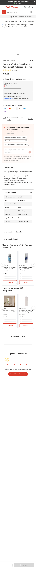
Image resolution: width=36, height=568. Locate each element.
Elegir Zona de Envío (26, 17)
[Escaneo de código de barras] (31, 12)
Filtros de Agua (16, 21)
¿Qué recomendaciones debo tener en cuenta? (16, 144)
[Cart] (33, 7)
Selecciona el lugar (8, 99)
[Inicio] (3, 21)
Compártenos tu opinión (18, 374)
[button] (2, 265)
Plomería (7, 21)
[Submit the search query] (4, 12)
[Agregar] (10, 565)
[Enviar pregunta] (30, 152)
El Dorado (15, 17)
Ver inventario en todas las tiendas (12, 88)
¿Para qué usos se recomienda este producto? (16, 141)
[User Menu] (29, 7)
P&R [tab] (23, 336)
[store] (25, 7)
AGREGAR (10, 282)
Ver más (30, 119)
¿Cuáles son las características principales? (15, 137)
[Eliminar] (3, 565)
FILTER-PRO (6, 61)
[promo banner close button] (34, 1)
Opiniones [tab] (15, 336)
